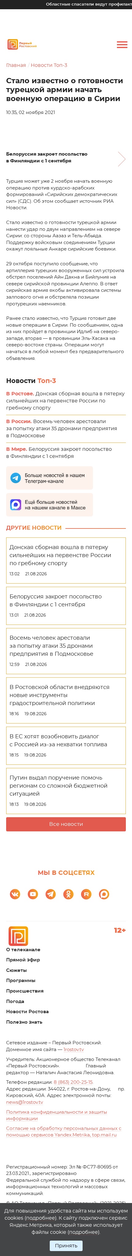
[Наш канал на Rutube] (86, 894)
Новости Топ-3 (49, 65)
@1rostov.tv (24, 1102)
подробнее (40, 1218)
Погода (15, 1001)
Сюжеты (16, 970)
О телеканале (23, 950)
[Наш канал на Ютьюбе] (33, 894)
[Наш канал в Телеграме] (50, 894)
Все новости (66, 824)
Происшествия (25, 991)
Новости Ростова (27, 1011)
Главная (16, 65)
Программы (20, 980)
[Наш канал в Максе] (104, 894)
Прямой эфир (23, 960)
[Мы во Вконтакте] (15, 894)
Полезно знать (24, 1022)
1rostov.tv (74, 1049)
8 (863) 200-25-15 (73, 1082)
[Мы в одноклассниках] (68, 894)
